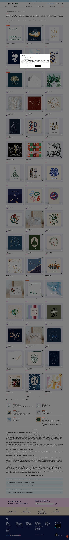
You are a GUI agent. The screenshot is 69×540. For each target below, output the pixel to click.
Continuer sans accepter (25, 59)
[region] (35, 61)
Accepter (38, 65)
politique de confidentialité (27, 63)
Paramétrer (31, 65)
